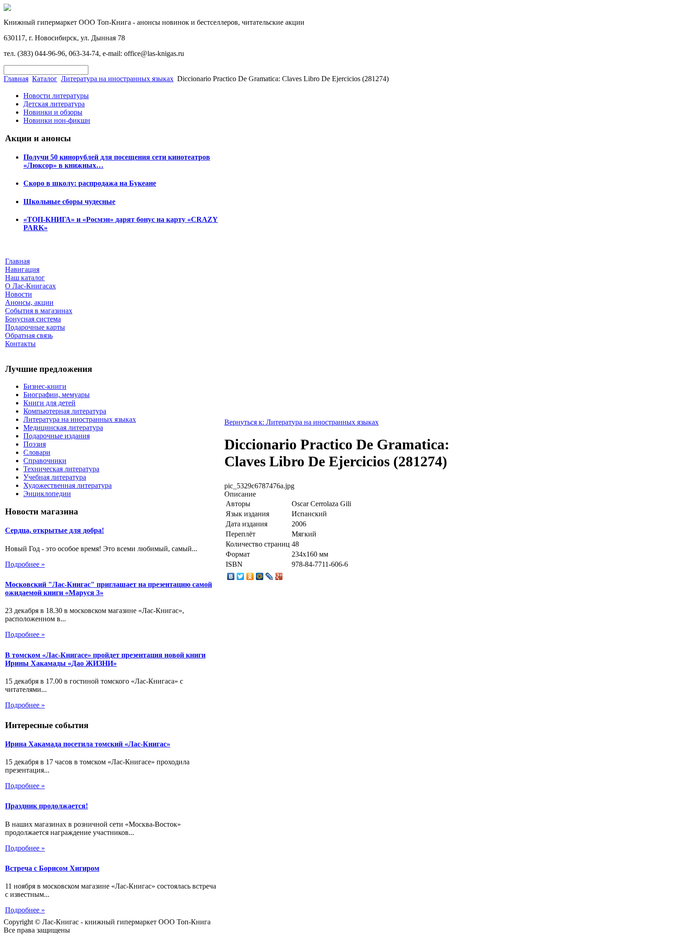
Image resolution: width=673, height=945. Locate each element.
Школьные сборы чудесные (69, 201)
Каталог (44, 79)
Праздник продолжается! (46, 806)
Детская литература (54, 104)
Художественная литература (67, 485)
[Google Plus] (279, 576)
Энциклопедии (47, 493)
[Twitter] (240, 576)
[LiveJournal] (269, 576)
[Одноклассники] (250, 576)
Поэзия (34, 444)
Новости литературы (56, 95)
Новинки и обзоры (52, 112)
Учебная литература (54, 477)
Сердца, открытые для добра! (54, 530)
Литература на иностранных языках (117, 79)
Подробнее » (25, 564)
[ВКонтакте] (231, 576)
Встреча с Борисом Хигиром (52, 868)
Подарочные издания (56, 436)
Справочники (44, 460)
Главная (16, 79)
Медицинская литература (63, 427)
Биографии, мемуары (56, 394)
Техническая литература (61, 469)
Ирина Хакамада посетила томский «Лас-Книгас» (87, 744)
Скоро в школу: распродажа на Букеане (89, 183)
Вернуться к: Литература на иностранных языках (301, 422)
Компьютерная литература (64, 411)
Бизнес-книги (44, 386)
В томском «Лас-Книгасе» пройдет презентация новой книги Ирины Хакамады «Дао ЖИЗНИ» (105, 659)
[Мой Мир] (260, 576)
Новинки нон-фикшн (56, 120)
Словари (36, 452)
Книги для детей (49, 403)
